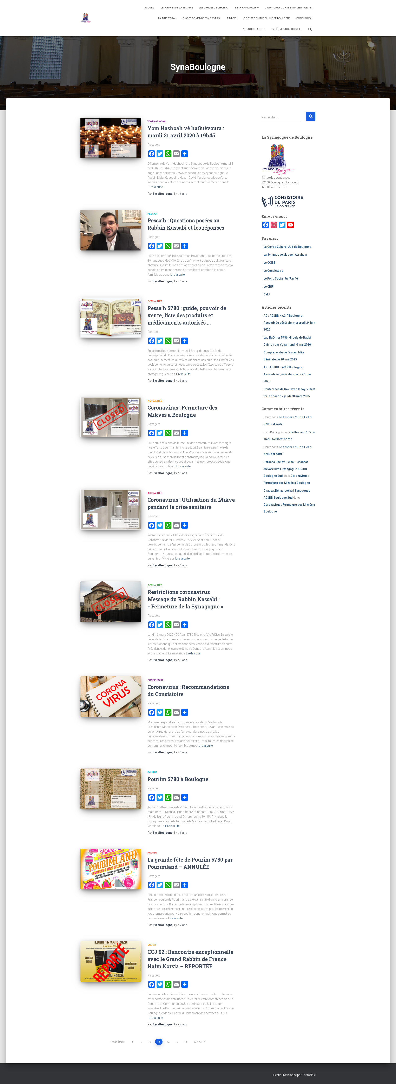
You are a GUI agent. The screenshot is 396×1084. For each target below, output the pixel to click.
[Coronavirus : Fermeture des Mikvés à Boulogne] (110, 417)
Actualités (154, 301)
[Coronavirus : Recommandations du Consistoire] (110, 696)
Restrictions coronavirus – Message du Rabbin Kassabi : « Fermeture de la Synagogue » (185, 599)
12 (168, 1041)
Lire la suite (155, 187)
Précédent (118, 1041)
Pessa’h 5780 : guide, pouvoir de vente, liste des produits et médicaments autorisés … (186, 315)
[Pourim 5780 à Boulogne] (110, 789)
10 (149, 1041)
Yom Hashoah (156, 121)
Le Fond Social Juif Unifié (281, 278)
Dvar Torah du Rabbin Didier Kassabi (288, 7)
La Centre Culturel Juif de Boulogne (287, 246)
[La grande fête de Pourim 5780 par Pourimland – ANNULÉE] (110, 869)
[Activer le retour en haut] (388, 1076)
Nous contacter (254, 29)
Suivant (198, 1041)
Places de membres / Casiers (201, 18)
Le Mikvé (231, 18)
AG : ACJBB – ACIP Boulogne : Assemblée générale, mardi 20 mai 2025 (287, 374)
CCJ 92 (151, 944)
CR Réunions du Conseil (286, 29)
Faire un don (304, 18)
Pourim (152, 772)
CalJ (267, 294)
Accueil (149, 7)
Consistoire (155, 680)
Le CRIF (268, 286)
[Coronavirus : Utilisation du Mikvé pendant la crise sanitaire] (110, 509)
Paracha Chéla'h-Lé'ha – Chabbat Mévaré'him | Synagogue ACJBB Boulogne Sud (286, 468)
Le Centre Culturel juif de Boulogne (266, 18)
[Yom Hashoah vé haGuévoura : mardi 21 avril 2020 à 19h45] (110, 138)
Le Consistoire (273, 270)
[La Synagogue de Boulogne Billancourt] (85, 18)
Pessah (152, 213)
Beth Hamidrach (246, 7)
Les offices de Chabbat (214, 7)
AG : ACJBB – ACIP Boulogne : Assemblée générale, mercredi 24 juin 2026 (289, 322)
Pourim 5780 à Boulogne (177, 779)
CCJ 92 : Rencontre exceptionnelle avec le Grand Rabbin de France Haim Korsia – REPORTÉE (190, 959)
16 (185, 1041)
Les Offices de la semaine (176, 7)
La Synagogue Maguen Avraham (285, 254)
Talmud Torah (167, 18)
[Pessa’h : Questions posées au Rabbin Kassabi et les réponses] (110, 230)
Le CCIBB (270, 262)
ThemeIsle (309, 1075)
